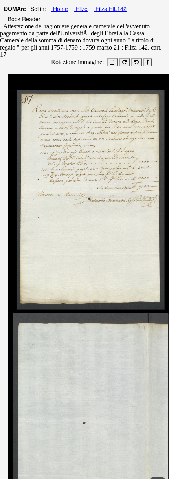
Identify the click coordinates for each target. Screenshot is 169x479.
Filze (81, 9)
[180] (147, 62)
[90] (124, 62)
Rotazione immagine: (75, 62)
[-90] (136, 62)
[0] (112, 62)
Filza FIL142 (110, 9)
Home (59, 9)
